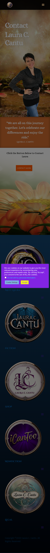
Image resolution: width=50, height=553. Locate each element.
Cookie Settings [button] (11, 282)
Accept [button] (24, 282)
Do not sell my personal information (21, 278)
